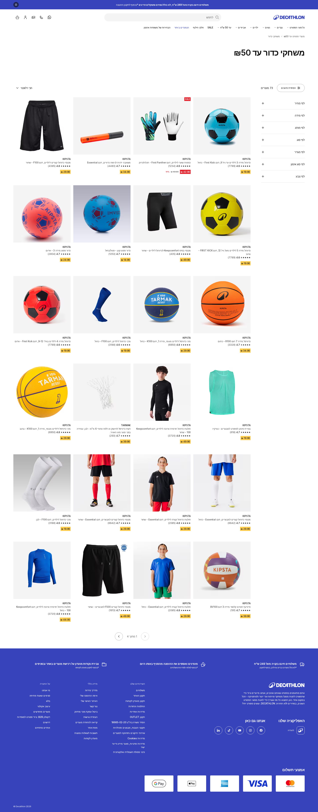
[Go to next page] (119, 636)
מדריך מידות (91, 690)
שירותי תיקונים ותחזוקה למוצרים (129, 733)
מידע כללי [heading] (92, 683)
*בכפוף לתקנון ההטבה (162, 4)
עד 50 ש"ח (225, 27)
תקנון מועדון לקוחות (135, 701)
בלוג (48, 701)
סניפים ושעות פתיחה (40, 695)
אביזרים (242, 27)
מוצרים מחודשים (41, 711)
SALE (210, 27)
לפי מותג (300, 127)
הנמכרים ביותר (181, 27)
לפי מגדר (299, 152)
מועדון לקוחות (90, 738)
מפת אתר (92, 727)
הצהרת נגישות (90, 717)
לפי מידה (300, 115)
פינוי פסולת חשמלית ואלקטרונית (129, 752)
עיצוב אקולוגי (43, 706)
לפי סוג (301, 140)
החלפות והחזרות (137, 706)
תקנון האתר (139, 695)
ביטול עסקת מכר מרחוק (85, 711)
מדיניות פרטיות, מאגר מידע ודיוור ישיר (128, 745)
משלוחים (140, 690)
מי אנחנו (46, 690)
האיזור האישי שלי (89, 701)
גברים (279, 27)
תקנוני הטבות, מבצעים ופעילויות (129, 727)
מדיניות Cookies (136, 738)
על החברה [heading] (45, 683)
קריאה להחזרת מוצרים (86, 722)
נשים (267, 27)
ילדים (255, 27)
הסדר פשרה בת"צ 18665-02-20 (128, 722)
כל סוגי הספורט (297, 27)
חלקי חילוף (198, 27)
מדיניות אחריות (137, 711)
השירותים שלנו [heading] (137, 683)
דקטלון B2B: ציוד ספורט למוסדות (33, 717)
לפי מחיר (300, 103)
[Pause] (16, 4)
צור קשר (93, 706)
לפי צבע (300, 176)
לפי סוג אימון (298, 164)
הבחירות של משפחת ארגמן (157, 27)
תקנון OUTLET (137, 717)
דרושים (46, 722)
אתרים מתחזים (42, 727)
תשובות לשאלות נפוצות (85, 733)
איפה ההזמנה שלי (88, 695)
